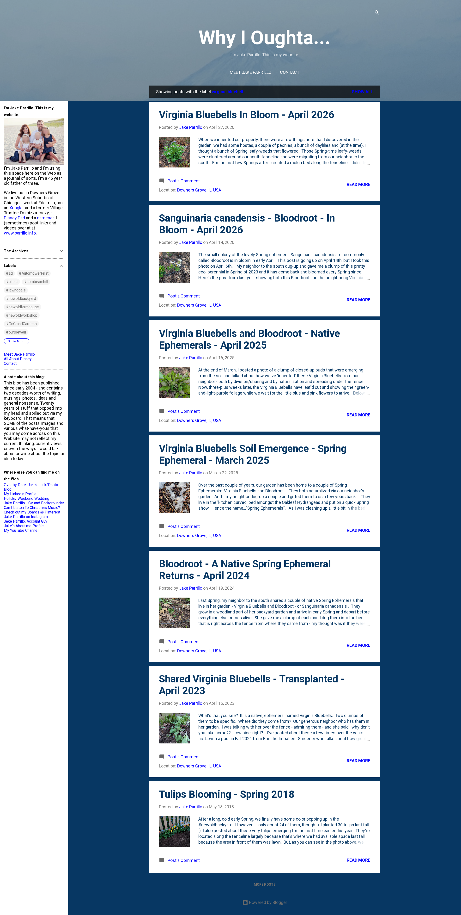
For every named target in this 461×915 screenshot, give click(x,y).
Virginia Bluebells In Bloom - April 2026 (246, 115)
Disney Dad (14, 217)
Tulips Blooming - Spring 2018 (226, 794)
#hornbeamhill (36, 281)
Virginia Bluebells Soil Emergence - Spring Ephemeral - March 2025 (252, 454)
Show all (362, 91)
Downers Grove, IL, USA (199, 189)
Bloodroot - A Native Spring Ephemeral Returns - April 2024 (245, 569)
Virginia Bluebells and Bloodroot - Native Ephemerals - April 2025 (249, 339)
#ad (9, 273)
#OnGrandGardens (21, 323)
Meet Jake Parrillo (250, 72)
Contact (289, 72)
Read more (358, 184)
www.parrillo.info (20, 232)
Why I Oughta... (265, 37)
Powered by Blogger (267, 902)
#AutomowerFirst (34, 273)
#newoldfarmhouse (22, 307)
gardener (45, 217)
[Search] (377, 13)
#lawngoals (16, 290)
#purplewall (16, 332)
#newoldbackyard (21, 298)
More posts (265, 884)
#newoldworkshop (21, 315)
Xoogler (16, 207)
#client (12, 281)
